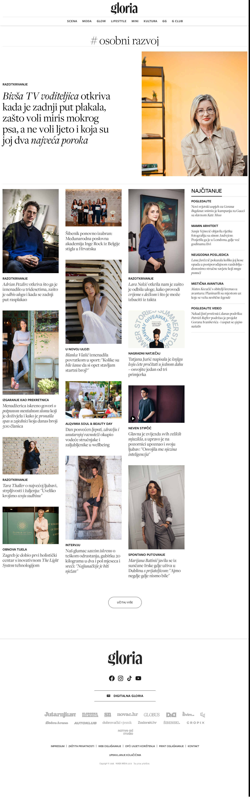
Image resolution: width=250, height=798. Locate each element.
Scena (72, 21)
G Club (177, 21)
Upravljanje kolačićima (125, 755)
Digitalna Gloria (128, 696)
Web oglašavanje (109, 746)
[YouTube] (138, 678)
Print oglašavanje (171, 746)
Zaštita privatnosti (81, 746)
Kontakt (193, 746)
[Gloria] (124, 8)
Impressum (57, 746)
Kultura (150, 21)
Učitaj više (125, 602)
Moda (87, 21)
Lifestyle (119, 21)
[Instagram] (120, 678)
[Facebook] (111, 678)
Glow (101, 21)
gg (164, 21)
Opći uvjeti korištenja (140, 746)
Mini (135, 21)
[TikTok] (129, 678)
